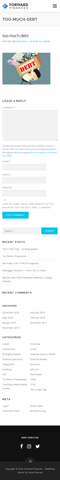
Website (7, 187)
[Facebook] (21, 446)
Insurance (35, 364)
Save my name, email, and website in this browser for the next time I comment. (28, 206)
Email (6, 174)
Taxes (33, 379)
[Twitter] (37, 446)
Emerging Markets (11, 354)
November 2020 (10, 312)
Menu (54, 6)
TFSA (33, 384)
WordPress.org (37, 410)
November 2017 (10, 327)
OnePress (50, 468)
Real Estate (36, 374)
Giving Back (8, 364)
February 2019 (37, 312)
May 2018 (7, 317)
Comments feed (10, 410)
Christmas (35, 343)
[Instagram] (29, 446)
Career (5, 343)
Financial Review (38, 359)
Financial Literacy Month (42, 354)
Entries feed (36, 405)
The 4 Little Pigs (38, 389)
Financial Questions (12, 359)
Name (6, 161)
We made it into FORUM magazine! (20, 263)
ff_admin (44, 41)
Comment (9, 107)
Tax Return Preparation (14, 256)
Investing (7, 369)
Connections (8, 349)
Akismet (17, 152)
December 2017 (38, 322)
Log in (5, 405)
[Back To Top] (30, 461)
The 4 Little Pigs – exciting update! (20, 248)
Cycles (33, 349)
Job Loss (34, 369)
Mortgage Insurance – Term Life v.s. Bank (24, 270)
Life (4, 374)
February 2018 (37, 317)
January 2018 (9, 322)
